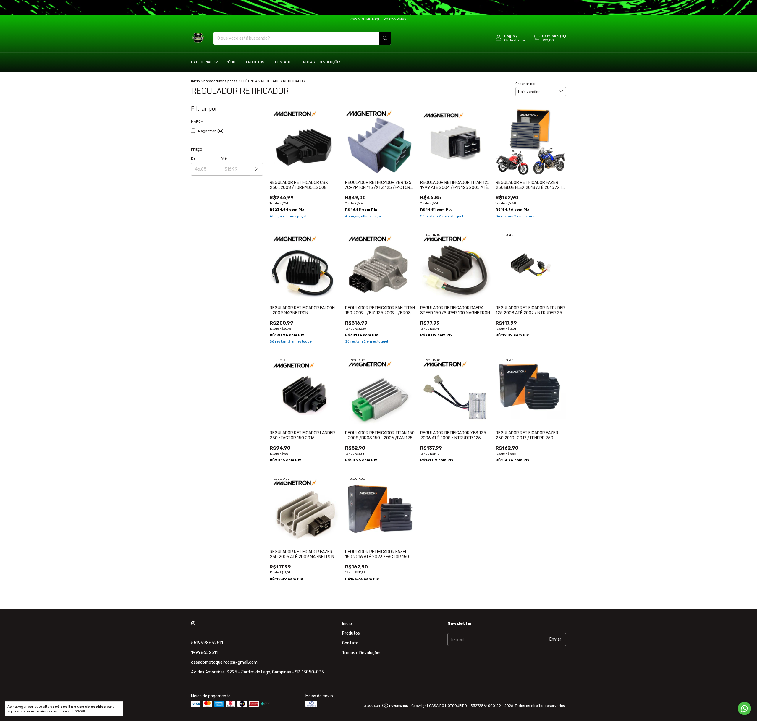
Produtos (255, 62)
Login (509, 36)
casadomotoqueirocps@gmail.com (224, 662)
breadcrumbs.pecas (220, 81)
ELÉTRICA (249, 81)
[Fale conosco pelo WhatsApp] (744, 708)
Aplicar (256, 169)
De (193, 158)
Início (230, 62)
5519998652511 (207, 642)
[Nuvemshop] (386, 707)
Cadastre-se (515, 40)
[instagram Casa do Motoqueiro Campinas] (193, 623)
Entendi (78, 711)
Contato (282, 62)
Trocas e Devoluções (321, 62)
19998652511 (204, 652)
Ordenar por (525, 84)
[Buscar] (385, 38)
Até (224, 158)
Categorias (202, 62)
